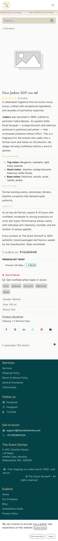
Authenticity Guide (12, 508)
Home (5, 494)
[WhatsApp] (32, 329)
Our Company (10, 499)
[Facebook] (6, 329)
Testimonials (9, 387)
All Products (10, 28)
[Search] (52, 20)
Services (7, 368)
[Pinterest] (41, 329)
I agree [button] (51, 536)
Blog (4, 503)
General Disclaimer (12, 382)
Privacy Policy (10, 513)
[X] (15, 329)
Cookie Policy (40, 527)
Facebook (12, 402)
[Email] (50, 329)
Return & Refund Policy (15, 377)
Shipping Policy (11, 372)
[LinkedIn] (24, 329)
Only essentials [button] (37, 536)
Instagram (12, 407)
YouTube (11, 411)
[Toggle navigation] (53, 5)
